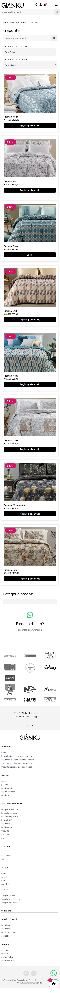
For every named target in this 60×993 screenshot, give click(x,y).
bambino (6, 746)
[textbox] (29, 52)
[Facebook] (26, 973)
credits (40, 983)
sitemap (32, 983)
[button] (56, 4)
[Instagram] (34, 973)
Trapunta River (11, 246)
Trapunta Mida (11, 116)
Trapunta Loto (10, 570)
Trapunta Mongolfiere (14, 505)
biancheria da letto (11, 803)
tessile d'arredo (9, 919)
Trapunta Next (11, 375)
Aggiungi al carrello (30, 125)
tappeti (5, 867)
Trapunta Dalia (11, 440)
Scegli (30, 254)
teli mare (6, 910)
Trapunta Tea (10, 181)
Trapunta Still (10, 311)
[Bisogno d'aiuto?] (29, 614)
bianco (5, 775)
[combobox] (29, 52)
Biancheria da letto (18, 22)
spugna (5, 846)
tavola (4, 889)
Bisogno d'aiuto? (30, 624)
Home (5, 22)
